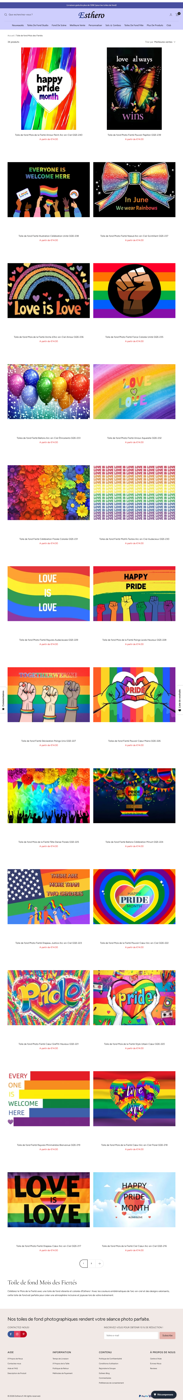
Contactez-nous (14, 1363)
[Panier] (177, 14)
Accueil (11, 35)
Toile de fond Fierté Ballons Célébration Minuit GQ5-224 (134, 842)
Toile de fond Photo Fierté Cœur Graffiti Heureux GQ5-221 (49, 1044)
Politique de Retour (61, 1368)
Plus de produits (155, 25)
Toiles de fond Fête (133, 25)
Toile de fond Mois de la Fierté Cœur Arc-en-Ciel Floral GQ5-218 (134, 1145)
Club (169, 25)
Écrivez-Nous (155, 1363)
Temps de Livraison (60, 1359)
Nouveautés (18, 25)
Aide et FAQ (13, 1368)
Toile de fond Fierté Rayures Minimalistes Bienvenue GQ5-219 (48, 1145)
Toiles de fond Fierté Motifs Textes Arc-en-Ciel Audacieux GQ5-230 (134, 539)
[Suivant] (100, 1264)
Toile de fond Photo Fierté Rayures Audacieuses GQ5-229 (48, 640)
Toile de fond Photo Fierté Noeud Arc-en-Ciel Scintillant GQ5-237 (134, 236)
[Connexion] (171, 14)
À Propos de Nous (15, 1359)
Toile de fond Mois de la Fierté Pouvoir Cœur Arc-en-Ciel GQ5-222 (134, 943)
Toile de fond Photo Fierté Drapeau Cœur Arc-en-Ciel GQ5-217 (48, 1246)
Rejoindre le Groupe (107, 1368)
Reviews (153, 1368)
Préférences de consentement (111, 1383)
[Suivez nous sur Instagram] (17, 1334)
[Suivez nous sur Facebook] (11, 1334)
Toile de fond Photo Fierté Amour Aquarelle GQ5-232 (134, 438)
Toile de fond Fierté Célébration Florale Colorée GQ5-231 (48, 539)
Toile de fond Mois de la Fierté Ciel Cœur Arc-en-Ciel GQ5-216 (134, 1246)
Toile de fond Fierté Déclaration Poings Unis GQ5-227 (48, 741)
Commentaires (105, 1378)
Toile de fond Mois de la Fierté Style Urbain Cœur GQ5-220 (134, 1044)
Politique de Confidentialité (110, 1359)
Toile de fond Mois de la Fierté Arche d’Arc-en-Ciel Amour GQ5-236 (48, 337)
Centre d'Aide (156, 1359)
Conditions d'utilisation (108, 1363)
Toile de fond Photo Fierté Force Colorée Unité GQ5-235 (134, 337)
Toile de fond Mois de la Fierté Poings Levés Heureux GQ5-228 (134, 640)
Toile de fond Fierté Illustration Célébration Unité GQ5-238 (49, 236)
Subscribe (167, 1335)
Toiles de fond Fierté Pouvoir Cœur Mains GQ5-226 (134, 741)
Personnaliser (95, 25)
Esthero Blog (104, 1373)
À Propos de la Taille (61, 1363)
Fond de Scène (59, 25)
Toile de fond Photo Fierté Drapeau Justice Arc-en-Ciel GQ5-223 (48, 943)
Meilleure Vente (77, 25)
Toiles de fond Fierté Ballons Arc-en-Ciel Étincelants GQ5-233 (48, 438)
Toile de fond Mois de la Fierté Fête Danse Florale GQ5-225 (48, 842)
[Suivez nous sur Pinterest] (23, 1334)
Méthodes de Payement (62, 1373)
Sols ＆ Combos (113, 25)
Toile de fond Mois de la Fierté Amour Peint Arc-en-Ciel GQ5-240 (48, 135)
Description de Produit (17, 1373)
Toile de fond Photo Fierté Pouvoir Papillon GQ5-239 (134, 135)
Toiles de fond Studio (37, 25)
